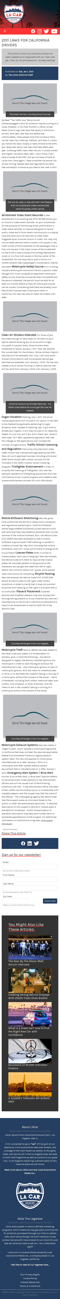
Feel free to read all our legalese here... (30, 1264)
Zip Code (7, 896)
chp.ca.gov (7, 823)
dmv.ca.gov (47, 820)
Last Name (8, 883)
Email (6, 862)
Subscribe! (50, 901)
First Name (8, 875)
